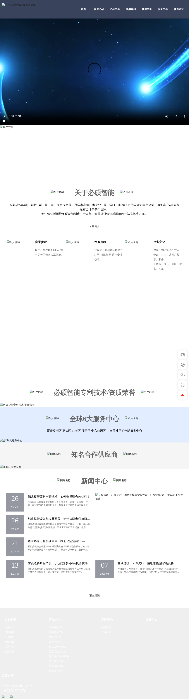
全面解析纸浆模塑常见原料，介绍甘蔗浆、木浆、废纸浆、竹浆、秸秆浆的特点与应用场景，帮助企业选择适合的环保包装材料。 (59, 505)
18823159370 (14, 690)
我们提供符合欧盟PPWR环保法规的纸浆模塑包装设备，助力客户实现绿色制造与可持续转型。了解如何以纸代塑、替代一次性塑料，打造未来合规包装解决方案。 (59, 549)
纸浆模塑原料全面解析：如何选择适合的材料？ (59, 496)
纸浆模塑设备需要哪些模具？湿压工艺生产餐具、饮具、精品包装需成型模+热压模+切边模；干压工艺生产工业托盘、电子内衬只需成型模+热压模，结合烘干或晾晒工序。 (59, 527)
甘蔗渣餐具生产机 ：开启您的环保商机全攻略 (58, 563)
